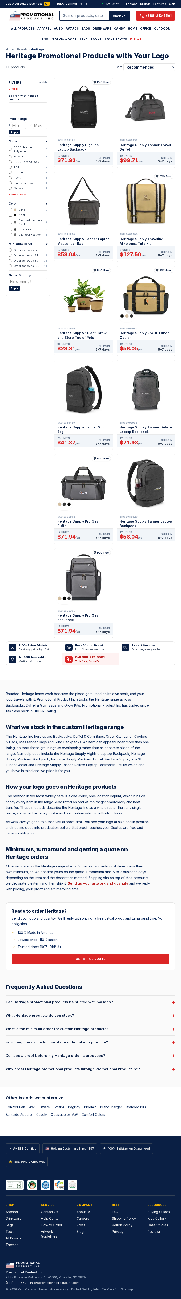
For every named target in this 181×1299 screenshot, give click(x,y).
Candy (119, 28)
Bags (86, 28)
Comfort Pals (15, 1107)
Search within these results (23, 97)
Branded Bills (136, 1107)
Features (159, 4)
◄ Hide (43, 82)
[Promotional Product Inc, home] (31, 16)
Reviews (154, 1232)
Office (145, 28)
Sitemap (127, 1289)
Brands (145, 4)
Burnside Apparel (19, 1114)
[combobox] (84, 15)
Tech (83, 38)
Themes (131, 4)
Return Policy (122, 1225)
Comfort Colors (93, 1114)
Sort (119, 67)
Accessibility (59, 1289)
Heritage (37, 49)
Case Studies (158, 1225)
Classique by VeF (64, 1114)
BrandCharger (111, 1107)
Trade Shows (115, 38)
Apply (14, 132)
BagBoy (74, 1107)
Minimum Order (28, 244)
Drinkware (102, 28)
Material (28, 141)
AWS (33, 1107)
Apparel (44, 28)
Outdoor (162, 28)
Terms (43, 1289)
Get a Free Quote (91, 959)
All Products (23, 28)
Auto (58, 28)
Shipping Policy (124, 1218)
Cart (172, 4)
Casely (41, 1114)
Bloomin (90, 1107)
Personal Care (63, 38)
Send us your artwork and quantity (98, 883)
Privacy (117, 1232)
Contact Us (49, 1212)
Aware (45, 1107)
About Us (84, 1212)
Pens (44, 38)
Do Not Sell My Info (85, 1289)
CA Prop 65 (110, 1289)
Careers (83, 1218)
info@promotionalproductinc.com (54, 1282)
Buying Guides (159, 1212)
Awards (72, 28)
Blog (80, 1232)
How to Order (51, 1225)
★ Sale (135, 38)
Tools (95, 38)
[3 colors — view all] (126, 316)
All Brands (13, 1238)
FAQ (115, 1212)
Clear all (13, 88)
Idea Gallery (157, 1218)
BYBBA (59, 1107)
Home (132, 28)
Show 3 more (17, 194)
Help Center (50, 1218)
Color (28, 203)
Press (81, 1225)
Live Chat (112, 4)
